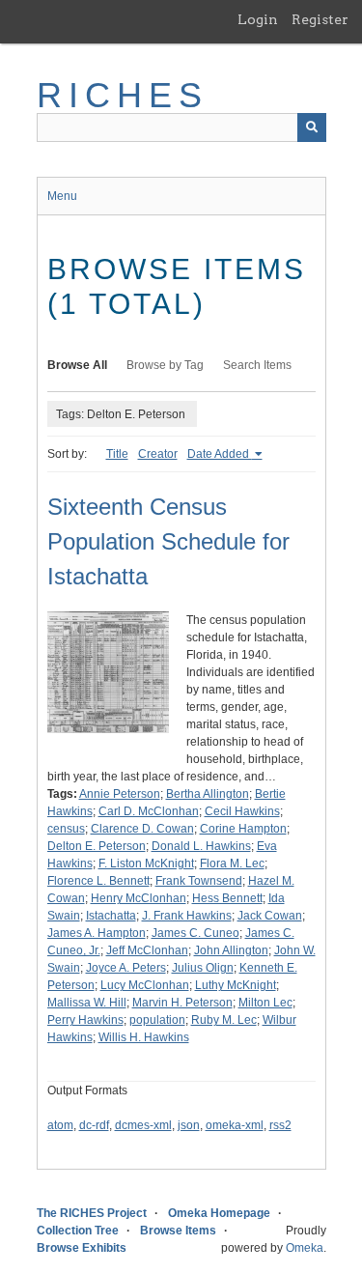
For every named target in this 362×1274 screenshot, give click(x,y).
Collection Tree (78, 1230)
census (66, 828)
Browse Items (178, 1230)
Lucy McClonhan (144, 985)
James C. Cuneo (195, 933)
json (189, 1125)
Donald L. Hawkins (201, 846)
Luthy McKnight (235, 985)
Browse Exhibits (81, 1248)
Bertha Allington (207, 794)
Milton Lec (265, 1002)
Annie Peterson (119, 794)
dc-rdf (94, 1125)
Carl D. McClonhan (148, 811)
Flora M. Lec (232, 863)
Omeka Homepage (219, 1213)
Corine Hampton (243, 828)
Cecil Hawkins (242, 811)
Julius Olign (203, 968)
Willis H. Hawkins (143, 1037)
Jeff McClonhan (147, 950)
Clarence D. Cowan (142, 828)
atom (60, 1125)
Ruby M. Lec (224, 1020)
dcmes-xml (143, 1125)
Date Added (219, 454)
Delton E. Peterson (96, 846)
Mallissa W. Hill (86, 1002)
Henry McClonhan (138, 898)
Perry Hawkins (85, 1020)
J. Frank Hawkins (187, 915)
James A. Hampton (96, 933)
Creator (158, 454)
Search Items (257, 365)
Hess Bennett (227, 898)
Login (257, 19)
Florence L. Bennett (98, 881)
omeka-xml (235, 1125)
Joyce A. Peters (126, 968)
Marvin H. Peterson (182, 1002)
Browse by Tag (165, 365)
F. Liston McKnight (146, 863)
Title (117, 454)
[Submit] (311, 127)
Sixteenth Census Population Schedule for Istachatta (168, 541)
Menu (62, 196)
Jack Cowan (269, 915)
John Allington (231, 950)
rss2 (280, 1125)
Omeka (304, 1248)
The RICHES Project (92, 1213)
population (157, 1020)
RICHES (123, 95)
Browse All (77, 365)
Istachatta (111, 915)
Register (320, 19)
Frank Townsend (198, 881)
